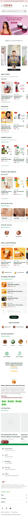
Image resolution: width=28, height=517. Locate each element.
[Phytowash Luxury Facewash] (4, 312)
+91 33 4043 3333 (9, 456)
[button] (2, 1)
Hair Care (3, 157)
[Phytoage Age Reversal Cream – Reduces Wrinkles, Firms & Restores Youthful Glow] (7, 87)
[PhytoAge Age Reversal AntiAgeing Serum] (19, 87)
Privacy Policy (14, 512)
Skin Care (3, 94)
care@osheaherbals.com (10, 469)
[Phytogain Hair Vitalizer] (4, 298)
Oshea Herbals (8, 514)
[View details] (25, 285)
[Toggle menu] (2, 6)
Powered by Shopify (16, 514)
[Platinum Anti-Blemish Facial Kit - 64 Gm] (19, 117)
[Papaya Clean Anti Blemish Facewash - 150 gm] (7, 253)
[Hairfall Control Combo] (7, 150)
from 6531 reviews (14, 368)
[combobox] (14, 11)
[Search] (25, 11)
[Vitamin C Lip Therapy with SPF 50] (19, 183)
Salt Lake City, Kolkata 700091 (11, 475)
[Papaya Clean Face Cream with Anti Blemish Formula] (19, 253)
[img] (14, 366)
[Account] (23, 6)
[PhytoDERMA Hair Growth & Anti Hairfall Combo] (7, 183)
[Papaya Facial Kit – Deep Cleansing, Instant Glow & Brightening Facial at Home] (7, 117)
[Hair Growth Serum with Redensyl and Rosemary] (19, 150)
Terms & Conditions (5, 512)
